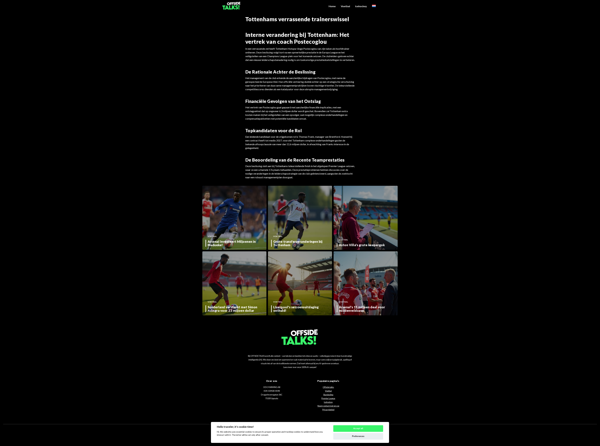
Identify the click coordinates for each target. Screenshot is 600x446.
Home (332, 6)
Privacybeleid (328, 409)
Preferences (358, 436)
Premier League (328, 398)
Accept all (358, 428)
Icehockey (361, 6)
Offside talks (328, 387)
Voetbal (345, 6)
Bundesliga (328, 394)
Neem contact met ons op (328, 406)
